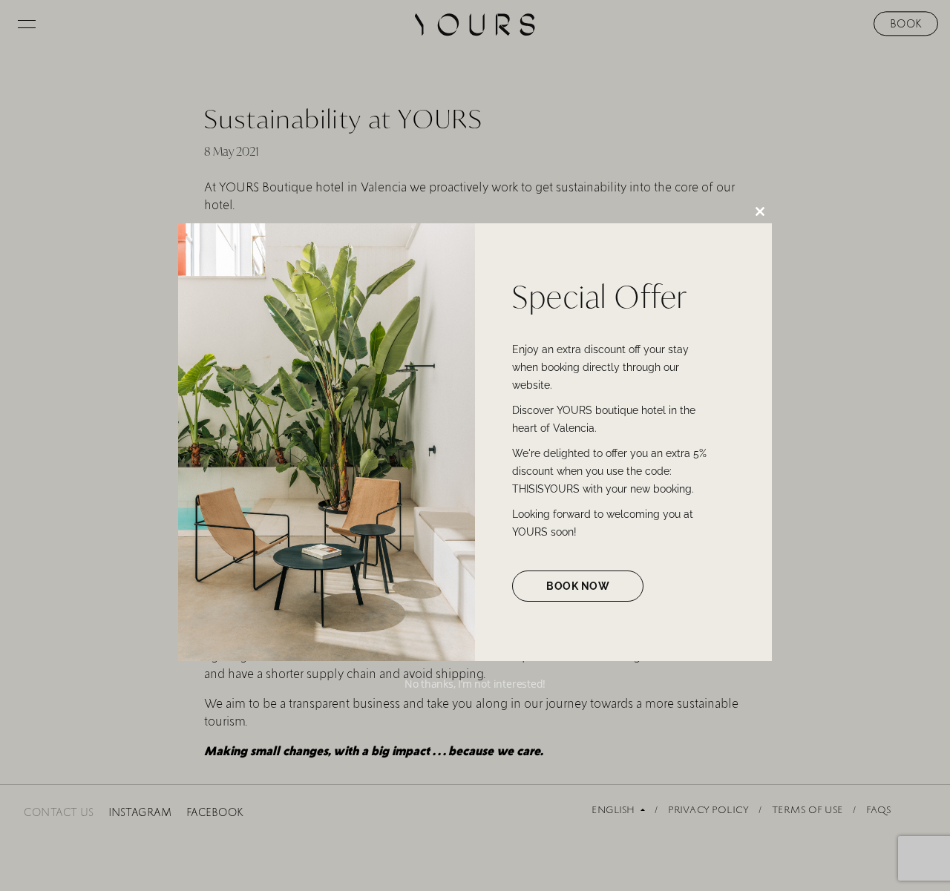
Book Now (577, 586)
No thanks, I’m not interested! (475, 684)
